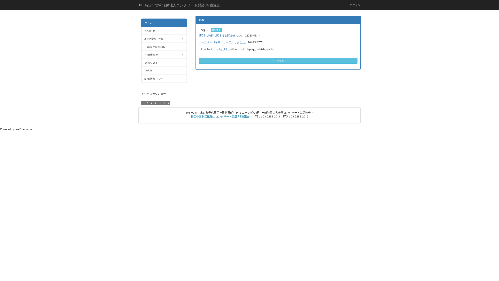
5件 (203, 30)
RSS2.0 (216, 30)
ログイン (355, 5)
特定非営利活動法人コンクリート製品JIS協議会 (182, 4)
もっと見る (278, 60)
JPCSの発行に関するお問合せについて (222, 35)
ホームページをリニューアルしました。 (223, 42)
